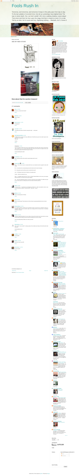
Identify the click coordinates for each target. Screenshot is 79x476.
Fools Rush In (25, 5)
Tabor (16, 109)
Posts (63, 453)
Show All (66, 435)
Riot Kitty (16, 115)
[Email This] (25, 102)
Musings (54, 318)
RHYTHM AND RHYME (19, 135)
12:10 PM (21, 247)
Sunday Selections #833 (62, 397)
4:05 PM (20, 146)
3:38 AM (21, 224)
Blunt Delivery (17, 224)
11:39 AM (19, 115)
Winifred (16, 193)
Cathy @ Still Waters (56, 334)
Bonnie (16, 240)
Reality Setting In (60, 342)
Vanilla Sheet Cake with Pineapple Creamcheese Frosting (62, 284)
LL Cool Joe (17, 156)
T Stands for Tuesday (61, 293)
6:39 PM (18, 199)
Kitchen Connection (56, 429)
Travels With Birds (56, 270)
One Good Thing (56, 371)
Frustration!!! (55, 430)
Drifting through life (56, 261)
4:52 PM (18, 185)
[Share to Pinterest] (30, 102)
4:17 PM (20, 156)
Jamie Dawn (17, 247)
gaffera (41, 473)
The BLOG (55, 380)
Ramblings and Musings (57, 421)
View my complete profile (56, 54)
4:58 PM (19, 193)
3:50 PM (24, 135)
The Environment (55, 230)
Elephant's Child (56, 396)
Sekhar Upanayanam (61, 422)
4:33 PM (22, 163)
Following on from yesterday (57, 335)
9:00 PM (22, 206)
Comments (64, 455)
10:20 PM (19, 214)
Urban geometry (60, 221)
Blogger (48, 473)
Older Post (46, 270)
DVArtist (54, 292)
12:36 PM (19, 240)
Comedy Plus (55, 301)
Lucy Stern (17, 128)
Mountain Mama (17, 206)
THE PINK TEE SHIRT (57, 341)
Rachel (16, 214)
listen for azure (17, 122)
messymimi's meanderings (58, 250)
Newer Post (14, 270)
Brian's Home (55, 233)
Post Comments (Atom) (20, 272)
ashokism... (55, 220)
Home (30, 270)
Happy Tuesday (55, 302)
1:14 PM (21, 122)
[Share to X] (28, 102)
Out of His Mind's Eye (57, 241)
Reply (16, 112)
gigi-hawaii (55, 327)
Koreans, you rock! (56, 328)
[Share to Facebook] (29, 102)
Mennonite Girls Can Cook (57, 282)
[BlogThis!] (26, 102)
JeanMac (16, 234)
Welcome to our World (57, 405)
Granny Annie (17, 163)
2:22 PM (20, 128)
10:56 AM (18, 109)
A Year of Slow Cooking (57, 388)
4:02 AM (19, 234)
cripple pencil (55, 412)
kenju (16, 199)
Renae (16, 185)
